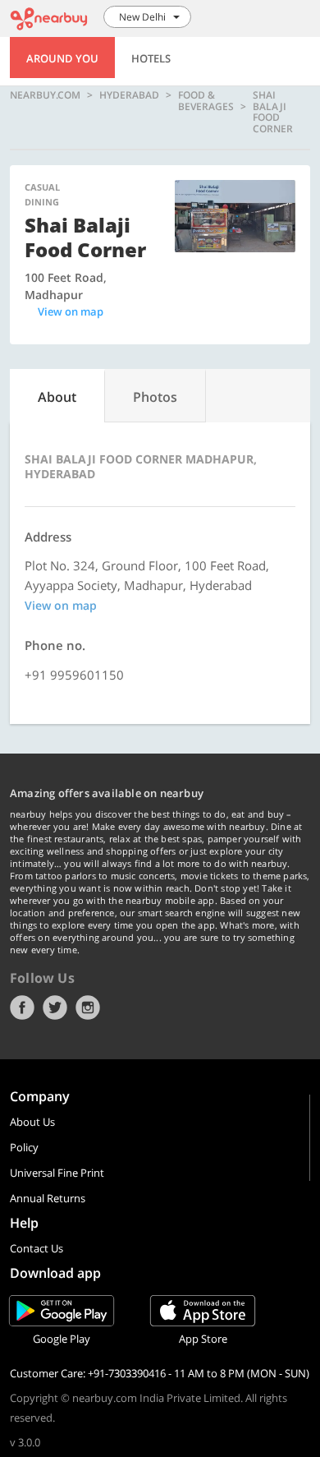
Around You (62, 58)
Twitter (55, 1007)
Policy (24, 1147)
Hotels (151, 58)
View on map (70, 311)
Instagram (87, 1007)
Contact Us (36, 1248)
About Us (32, 1121)
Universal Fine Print (57, 1172)
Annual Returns (47, 1198)
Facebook (22, 1007)
